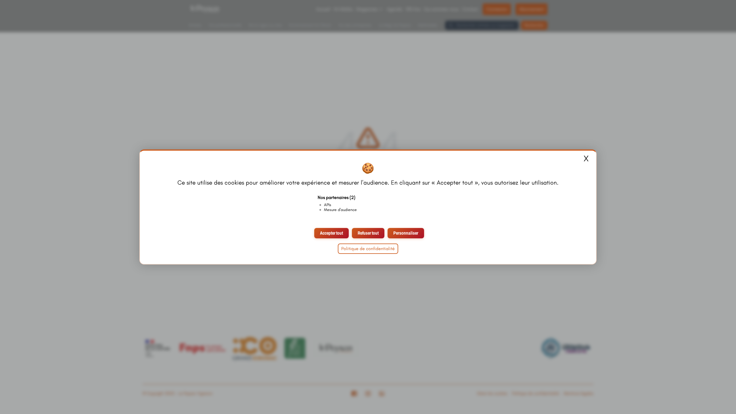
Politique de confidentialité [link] (368, 248)
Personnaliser (405, 233)
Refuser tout (368, 233)
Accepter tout (331, 233)
